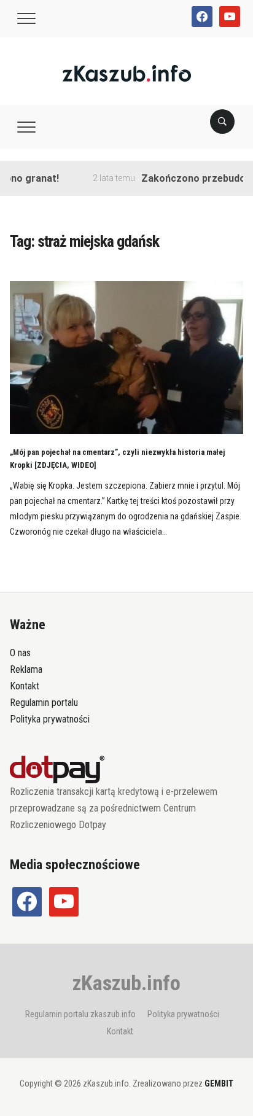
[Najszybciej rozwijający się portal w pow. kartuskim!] (127, 72)
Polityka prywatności (50, 719)
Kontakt (24, 686)
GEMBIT (218, 1083)
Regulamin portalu (44, 702)
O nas (20, 653)
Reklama (26, 669)
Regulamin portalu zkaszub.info (80, 1014)
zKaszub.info (126, 983)
